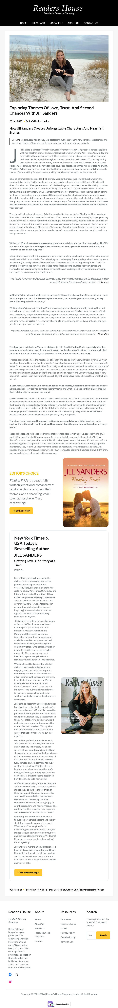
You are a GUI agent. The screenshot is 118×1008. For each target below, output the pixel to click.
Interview (30, 889)
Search (103, 935)
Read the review (21, 510)
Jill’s (45, 178)
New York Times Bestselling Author (55, 889)
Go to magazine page (28, 872)
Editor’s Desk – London (37, 121)
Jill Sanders (17, 139)
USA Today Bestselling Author (89, 889)
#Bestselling (15, 889)
